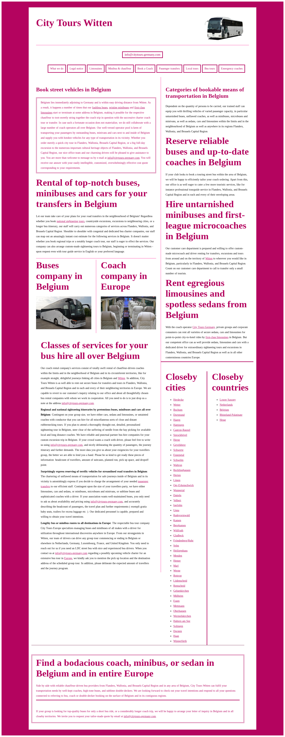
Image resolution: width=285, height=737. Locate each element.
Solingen (178, 626)
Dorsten (177, 631)
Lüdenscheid (180, 580)
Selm (176, 545)
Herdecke (178, 399)
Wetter (176, 404)
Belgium (224, 409)
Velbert (177, 500)
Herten (177, 475)
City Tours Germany (204, 327)
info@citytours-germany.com (142, 54)
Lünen (176, 480)
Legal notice (76, 68)
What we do (56, 68)
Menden (177, 555)
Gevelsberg (179, 444)
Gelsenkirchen (181, 590)
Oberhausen (179, 610)
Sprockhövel (180, 434)
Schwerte (178, 449)
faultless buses (100, 107)
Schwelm (178, 460)
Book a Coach (145, 68)
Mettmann (178, 605)
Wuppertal (179, 490)
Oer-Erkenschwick (183, 485)
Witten (121, 378)
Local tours (192, 68)
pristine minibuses (119, 107)
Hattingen (178, 424)
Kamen (177, 520)
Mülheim (178, 595)
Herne (176, 439)
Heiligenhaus (180, 550)
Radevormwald (181, 515)
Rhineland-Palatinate (231, 414)
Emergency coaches (232, 68)
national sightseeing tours (70, 221)
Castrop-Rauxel (181, 429)
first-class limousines (217, 337)
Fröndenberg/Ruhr (183, 540)
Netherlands (226, 404)
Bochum (177, 409)
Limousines (95, 68)
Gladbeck (178, 535)
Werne (176, 570)
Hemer (177, 560)
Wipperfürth (180, 641)
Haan (176, 635)
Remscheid (179, 585)
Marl (176, 565)
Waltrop (177, 465)
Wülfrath (178, 530)
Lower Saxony (228, 399)
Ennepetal (178, 454)
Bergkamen (179, 525)
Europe (68, 558)
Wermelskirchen (182, 615)
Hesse (223, 419)
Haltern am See (181, 621)
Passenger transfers (169, 68)
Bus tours (210, 68)
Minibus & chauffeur (119, 68)
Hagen (176, 419)
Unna (176, 510)
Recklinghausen (181, 470)
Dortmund (179, 414)
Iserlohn (177, 505)
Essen (176, 600)
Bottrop (177, 575)
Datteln (177, 495)
